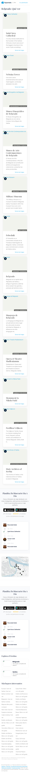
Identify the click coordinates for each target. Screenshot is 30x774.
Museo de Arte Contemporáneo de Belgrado (14, 153)
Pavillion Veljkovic (14, 428)
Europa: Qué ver (6, 688)
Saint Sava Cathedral (11, 34)
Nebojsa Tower (13, 74)
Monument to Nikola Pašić (12, 399)
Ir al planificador (23, 2)
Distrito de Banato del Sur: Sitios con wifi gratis (8, 722)
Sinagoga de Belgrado (12, 316)
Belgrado (10, 276)
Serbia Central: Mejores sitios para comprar (7, 704)
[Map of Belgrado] (15, 567)
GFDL (25, 28)
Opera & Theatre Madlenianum (14, 360)
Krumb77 (17, 310)
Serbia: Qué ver (6, 691)
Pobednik (10, 235)
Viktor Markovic (17, 145)
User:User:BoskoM (14, 106)
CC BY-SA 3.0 (23, 69)
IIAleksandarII (16, 271)
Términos (8, 766)
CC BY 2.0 (24, 145)
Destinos (3, 766)
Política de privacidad (6, 767)
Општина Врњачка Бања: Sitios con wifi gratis (22, 712)
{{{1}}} (19, 230)
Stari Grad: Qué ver (7, 709)
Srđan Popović (16, 191)
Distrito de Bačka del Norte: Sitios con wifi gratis (22, 746)
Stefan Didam (16, 69)
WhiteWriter (16, 353)
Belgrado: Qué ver (7, 699)
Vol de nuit (20, 28)
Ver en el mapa (19, 50)
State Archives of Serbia (14, 470)
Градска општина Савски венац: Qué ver (7, 715)
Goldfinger (16, 392)
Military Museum (14, 196)
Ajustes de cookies (16, 767)
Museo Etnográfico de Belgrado (15, 112)
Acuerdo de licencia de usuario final (19, 766)
